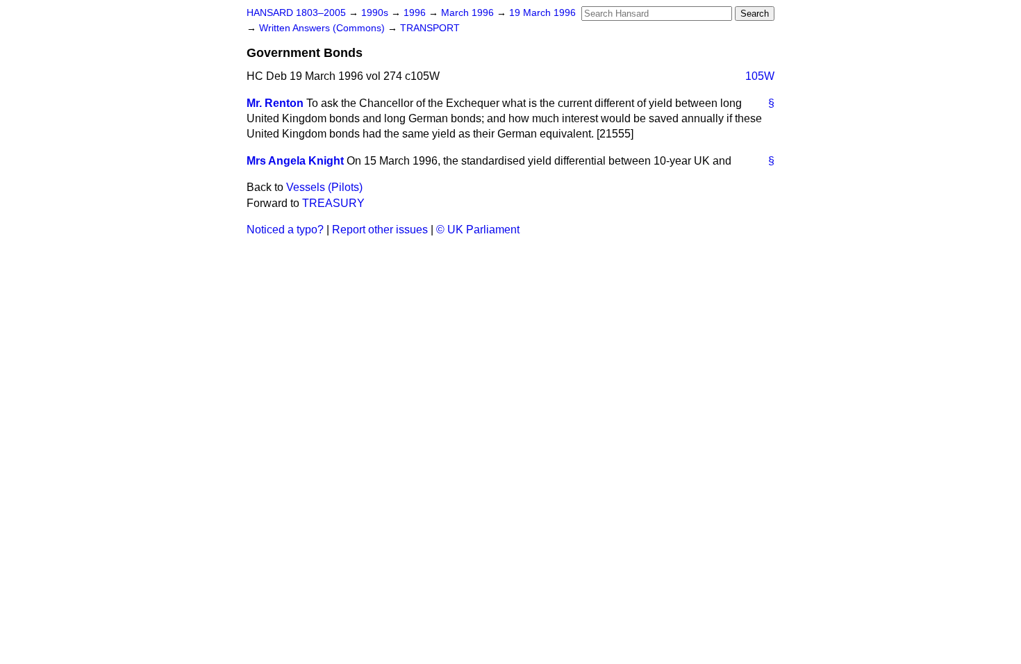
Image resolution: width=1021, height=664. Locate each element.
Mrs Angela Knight (295, 161)
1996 (416, 13)
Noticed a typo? (285, 229)
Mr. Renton (275, 103)
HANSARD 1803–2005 (296, 13)
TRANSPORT (430, 28)
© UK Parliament (478, 229)
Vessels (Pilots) (324, 187)
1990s (376, 13)
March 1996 (469, 13)
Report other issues (380, 229)
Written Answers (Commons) (323, 28)
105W (759, 76)
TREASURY (333, 203)
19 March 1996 (542, 13)
